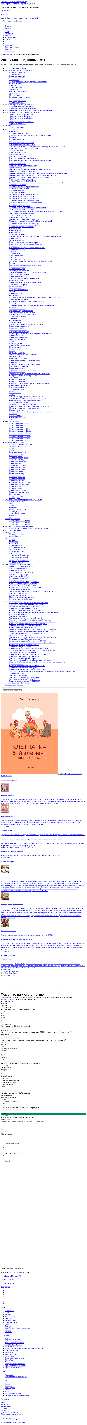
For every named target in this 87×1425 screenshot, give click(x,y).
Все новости (5, 857)
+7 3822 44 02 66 (7, 1283)
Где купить (5, 1380)
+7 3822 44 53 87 (7, 1279)
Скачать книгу (76, 774)
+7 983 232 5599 (6, 11)
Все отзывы (5, 826)
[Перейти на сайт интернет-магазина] (9, 975)
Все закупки (5, 969)
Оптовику (4, 1371)
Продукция (5, 1335)
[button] (7, 861)
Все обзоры (5, 951)
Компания (4, 1307)
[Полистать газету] (8, 973)
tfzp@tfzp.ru (5, 14)
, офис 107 (11, 1276)
